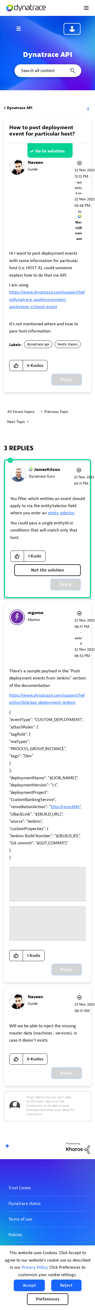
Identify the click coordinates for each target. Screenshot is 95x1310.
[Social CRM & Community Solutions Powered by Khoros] (78, 1148)
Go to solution (50, 151)
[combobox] (47, 70)
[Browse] (21, 28)
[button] (29, 1285)
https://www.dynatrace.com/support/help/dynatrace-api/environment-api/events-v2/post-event (47, 299)
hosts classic (68, 344)
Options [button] (87, 108)
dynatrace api (38, 344)
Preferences (47, 1299)
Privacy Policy (34, 1267)
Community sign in (72, 29)
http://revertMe (65, 806)
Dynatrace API (19, 108)
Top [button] (7, 1146)
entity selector (61, 513)
